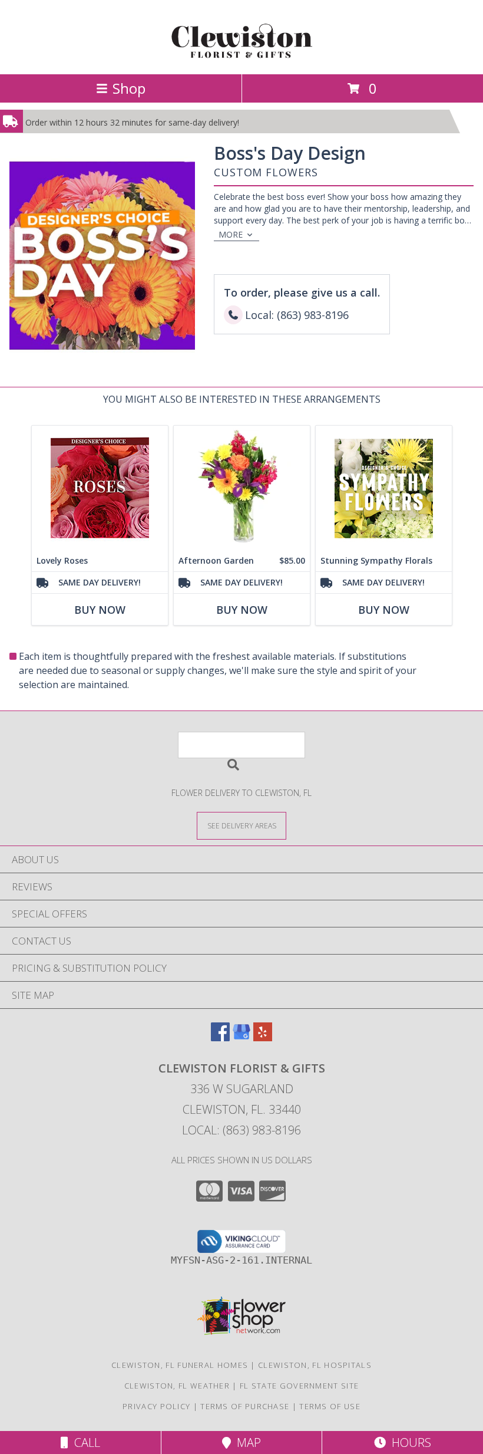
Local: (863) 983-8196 (241, 1130)
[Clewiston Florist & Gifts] (241, 56)
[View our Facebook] (220, 1037)
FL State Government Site (299, 1385)
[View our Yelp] (262, 1037)
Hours (408, 1442)
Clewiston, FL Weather (177, 1385)
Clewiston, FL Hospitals (315, 1365)
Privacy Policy (156, 1406)
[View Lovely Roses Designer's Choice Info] (100, 488)
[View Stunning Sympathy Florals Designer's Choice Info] (384, 488)
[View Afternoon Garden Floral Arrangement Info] (242, 488)
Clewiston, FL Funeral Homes (179, 1365)
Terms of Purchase (244, 1406)
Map (246, 1442)
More (231, 234)
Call (84, 1442)
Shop (129, 88)
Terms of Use (329, 1406)
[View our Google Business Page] (241, 1037)
